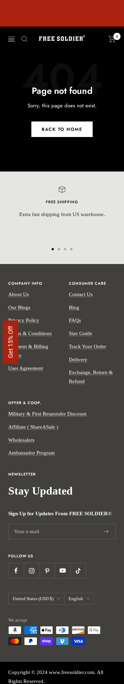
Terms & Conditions (30, 333)
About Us (18, 294)
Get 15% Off (10, 342)
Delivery (78, 359)
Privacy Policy (23, 320)
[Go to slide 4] (71, 249)
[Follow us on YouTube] (62, 570)
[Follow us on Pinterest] (47, 570)
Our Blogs (19, 307)
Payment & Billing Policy (28, 351)
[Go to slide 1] (53, 249)
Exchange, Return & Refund (91, 377)
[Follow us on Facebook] (16, 570)
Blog (74, 307)
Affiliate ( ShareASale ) (33, 427)
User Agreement (25, 368)
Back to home (62, 129)
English (76, 598)
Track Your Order (87, 346)
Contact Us (81, 294)
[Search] (24, 39)
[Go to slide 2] (59, 249)
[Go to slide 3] (65, 249)
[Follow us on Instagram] (31, 570)
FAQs (75, 320)
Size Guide (80, 333)
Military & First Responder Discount (47, 414)
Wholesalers (21, 440)
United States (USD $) (33, 598)
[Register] (106, 531)
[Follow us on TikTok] (78, 570)
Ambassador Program (31, 453)
